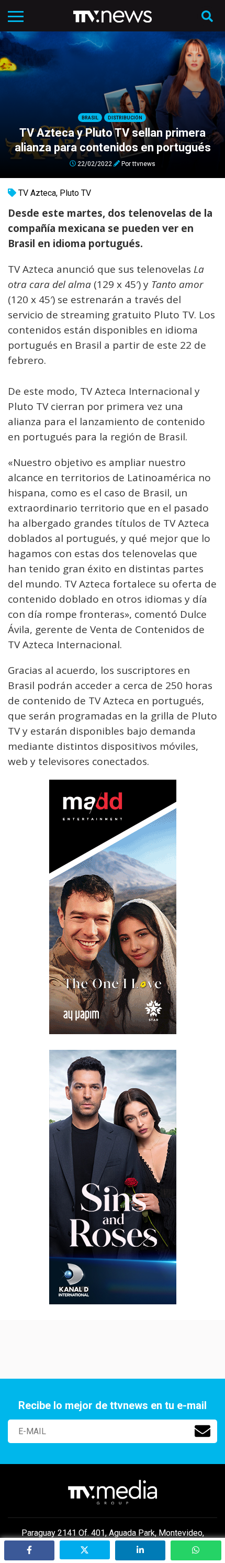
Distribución (125, 117)
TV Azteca (37, 193)
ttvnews (143, 163)
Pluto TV (75, 193)
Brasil (90, 117)
